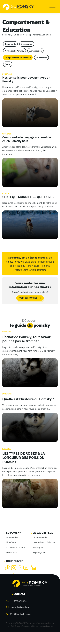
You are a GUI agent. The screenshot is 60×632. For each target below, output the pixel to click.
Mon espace (38, 547)
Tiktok (7, 567)
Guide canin (19, 34)
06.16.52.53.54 (20, 600)
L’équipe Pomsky (40, 537)
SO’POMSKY (13, 532)
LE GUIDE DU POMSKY (16, 547)
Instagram (14, 567)
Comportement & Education (18, 57)
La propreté (41, 57)
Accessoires (26, 43)
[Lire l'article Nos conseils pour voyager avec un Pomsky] (30, 99)
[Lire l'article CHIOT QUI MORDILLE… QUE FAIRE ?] (30, 215)
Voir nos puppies (28, 297)
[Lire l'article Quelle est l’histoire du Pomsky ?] (30, 417)
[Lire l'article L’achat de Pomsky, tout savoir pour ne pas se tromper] (30, 359)
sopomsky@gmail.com (20, 607)
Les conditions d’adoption (44, 542)
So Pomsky (7, 34)
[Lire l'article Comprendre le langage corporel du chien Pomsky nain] (30, 159)
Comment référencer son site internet (37, 626)
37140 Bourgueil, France (20, 613)
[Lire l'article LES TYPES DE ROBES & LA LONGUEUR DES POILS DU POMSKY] (30, 477)
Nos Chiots (11, 542)
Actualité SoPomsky (14, 50)
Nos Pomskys (12, 537)
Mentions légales (40, 623)
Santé (7, 64)
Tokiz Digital (15, 626)
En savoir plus (43, 532)
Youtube (26, 567)
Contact (19, 593)
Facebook (20, 567)
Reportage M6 (39, 552)
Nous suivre (14, 561)
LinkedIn (33, 567)
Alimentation (35, 50)
